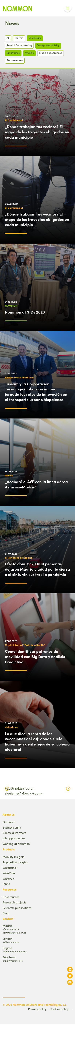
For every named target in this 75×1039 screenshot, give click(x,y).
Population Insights (15, 862)
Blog (6, 913)
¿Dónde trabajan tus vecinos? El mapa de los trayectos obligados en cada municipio (37, 132)
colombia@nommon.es (14, 951)
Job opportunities (14, 838)
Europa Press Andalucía (19, 377)
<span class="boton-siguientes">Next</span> (23, 790)
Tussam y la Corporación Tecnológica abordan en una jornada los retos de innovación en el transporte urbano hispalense (36, 391)
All (8, 38)
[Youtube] (70, 982)
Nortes (9, 475)
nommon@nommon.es (14, 932)
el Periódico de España (18, 557)
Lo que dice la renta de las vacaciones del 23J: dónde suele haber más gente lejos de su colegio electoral (37, 741)
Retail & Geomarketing (19, 45)
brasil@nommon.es (13, 960)
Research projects (14, 902)
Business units (12, 827)
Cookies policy (59, 1009)
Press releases (15, 60)
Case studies (11, 897)
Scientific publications (17, 908)
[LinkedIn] (70, 969)
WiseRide (9, 873)
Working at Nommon (16, 844)
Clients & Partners (14, 833)
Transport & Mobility (48, 45)
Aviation (29, 52)
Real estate (35, 38)
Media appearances (50, 52)
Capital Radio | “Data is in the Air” (25, 645)
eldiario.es (11, 727)
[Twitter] (70, 976)
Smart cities (13, 52)
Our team (9, 822)
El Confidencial (14, 120)
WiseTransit (10, 867)
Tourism (19, 38)
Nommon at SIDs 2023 (25, 312)
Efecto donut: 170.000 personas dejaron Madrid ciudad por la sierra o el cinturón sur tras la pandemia (37, 569)
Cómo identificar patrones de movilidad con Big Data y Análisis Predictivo (35, 656)
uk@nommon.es (11, 942)
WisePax (8, 878)
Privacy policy (37, 1009)
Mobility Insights (13, 857)
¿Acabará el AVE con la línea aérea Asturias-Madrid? (36, 484)
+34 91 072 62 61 (11, 929)
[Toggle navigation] (67, 8)
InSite (6, 884)
